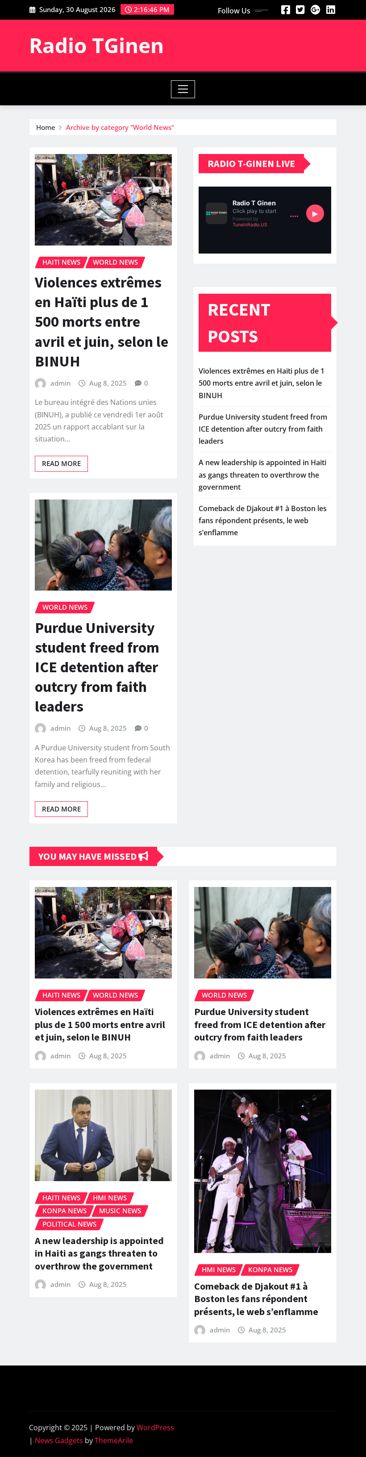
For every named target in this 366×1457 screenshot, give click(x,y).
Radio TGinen (96, 45)
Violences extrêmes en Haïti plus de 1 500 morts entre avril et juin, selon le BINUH (101, 321)
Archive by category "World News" (120, 127)
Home (45, 127)
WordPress (155, 1427)
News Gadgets (59, 1440)
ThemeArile (114, 1440)
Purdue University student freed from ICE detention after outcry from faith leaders (97, 667)
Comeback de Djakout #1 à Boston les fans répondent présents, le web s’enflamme (263, 520)
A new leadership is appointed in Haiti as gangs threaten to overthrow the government (262, 474)
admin (60, 383)
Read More (61, 463)
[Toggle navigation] (183, 89)
